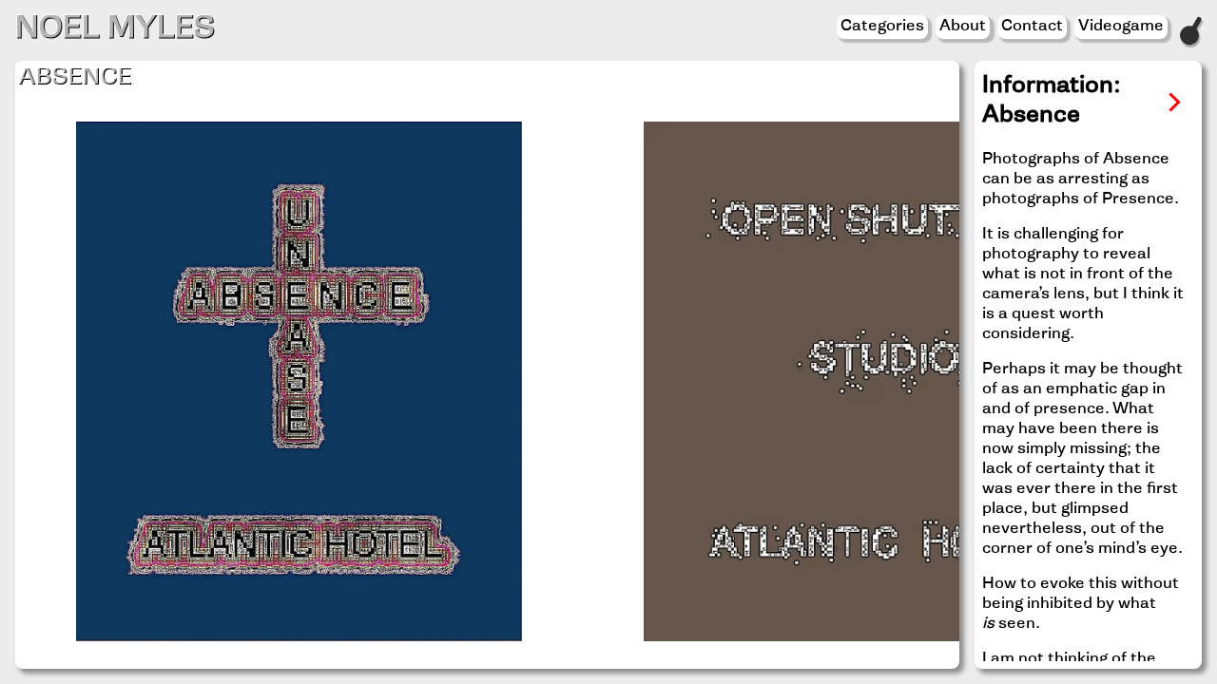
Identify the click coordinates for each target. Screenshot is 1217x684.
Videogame (1121, 26)
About (962, 26)
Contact (1032, 26)
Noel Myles (115, 30)
